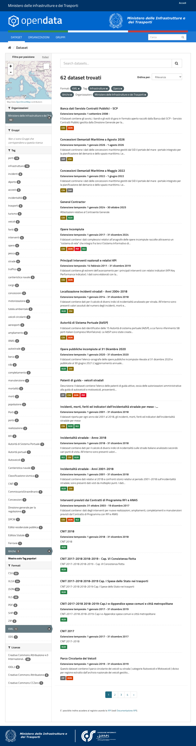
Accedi (182, 3)
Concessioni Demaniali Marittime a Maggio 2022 (92, 170)
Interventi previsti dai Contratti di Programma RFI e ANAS (99, 500)
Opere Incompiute (72, 229)
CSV (63, 127)
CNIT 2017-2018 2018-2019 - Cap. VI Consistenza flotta (98, 558)
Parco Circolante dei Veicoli (78, 658)
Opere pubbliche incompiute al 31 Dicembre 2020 (93, 349)
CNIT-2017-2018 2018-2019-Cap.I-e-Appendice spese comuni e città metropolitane (116, 603)
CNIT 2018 (67, 531)
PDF (77, 248)
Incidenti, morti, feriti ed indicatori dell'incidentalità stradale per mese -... (109, 406)
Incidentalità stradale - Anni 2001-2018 (87, 469)
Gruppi (60, 37)
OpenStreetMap (23, 101)
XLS (84, 248)
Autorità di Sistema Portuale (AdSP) (84, 322)
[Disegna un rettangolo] (46, 66)
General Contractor (73, 201)
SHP (63, 159)
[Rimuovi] (79, 88)
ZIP (62, 395)
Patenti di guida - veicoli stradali (82, 380)
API (109, 710)
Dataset (16, 37)
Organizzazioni (39, 37)
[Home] (9, 47)
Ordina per (143, 77)
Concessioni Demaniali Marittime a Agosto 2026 (92, 139)
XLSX (70, 217)
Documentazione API (126, 710)
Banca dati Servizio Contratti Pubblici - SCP (89, 108)
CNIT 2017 (67, 631)
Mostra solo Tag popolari (22, 558)
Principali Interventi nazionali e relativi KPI (88, 260)
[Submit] (183, 36)
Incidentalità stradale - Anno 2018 (83, 437)
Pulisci (45, 57)
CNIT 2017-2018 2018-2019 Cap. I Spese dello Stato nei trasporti (104, 581)
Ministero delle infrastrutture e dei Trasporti (43, 5)
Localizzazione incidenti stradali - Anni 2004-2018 (93, 291)
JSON (70, 127)
